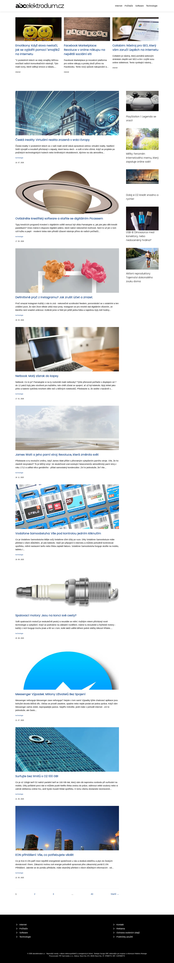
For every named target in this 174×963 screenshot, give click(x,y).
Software (139, 6)
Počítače (129, 6)
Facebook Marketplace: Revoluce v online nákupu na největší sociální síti (84, 49)
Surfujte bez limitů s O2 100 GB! (36, 776)
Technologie (151, 6)
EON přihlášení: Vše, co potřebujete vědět (44, 855)
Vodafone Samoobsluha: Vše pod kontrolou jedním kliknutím (58, 533)
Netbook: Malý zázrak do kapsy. (37, 376)
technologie (19, 158)
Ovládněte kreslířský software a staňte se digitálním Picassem (59, 218)
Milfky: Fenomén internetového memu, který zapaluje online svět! (142, 157)
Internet (118, 6)
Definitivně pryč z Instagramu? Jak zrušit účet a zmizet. (54, 297)
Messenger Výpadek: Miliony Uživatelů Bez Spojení (50, 694)
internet (17, 72)
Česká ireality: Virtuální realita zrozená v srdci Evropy (52, 140)
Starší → (115, 894)
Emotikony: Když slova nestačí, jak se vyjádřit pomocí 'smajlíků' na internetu (37, 49)
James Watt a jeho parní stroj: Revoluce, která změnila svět (57, 455)
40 (92, 894)
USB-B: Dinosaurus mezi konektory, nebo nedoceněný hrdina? (140, 236)
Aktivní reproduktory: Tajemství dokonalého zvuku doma (139, 277)
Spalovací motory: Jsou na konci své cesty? (45, 615)
